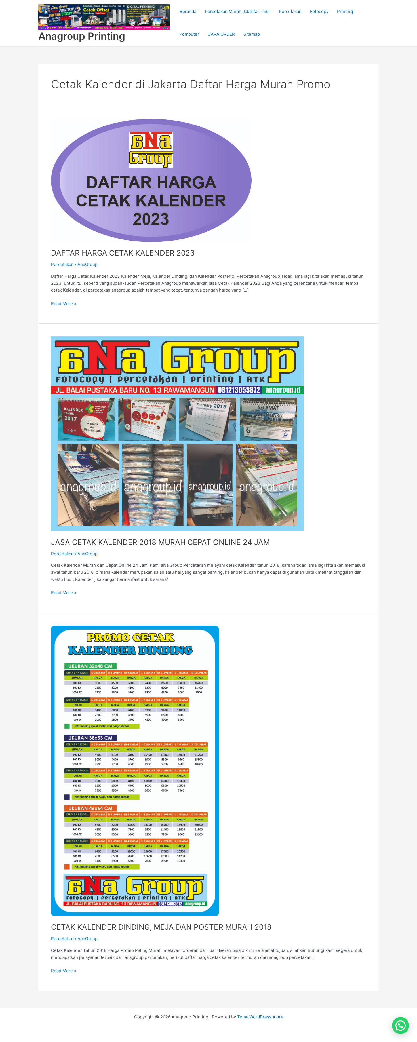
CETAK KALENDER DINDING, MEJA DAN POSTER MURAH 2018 (161, 927)
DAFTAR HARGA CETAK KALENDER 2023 (123, 252)
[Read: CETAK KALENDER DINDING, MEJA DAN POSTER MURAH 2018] (135, 770)
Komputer (189, 34)
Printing (345, 11)
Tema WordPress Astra (260, 1017)
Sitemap (251, 34)
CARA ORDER (221, 34)
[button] (400, 1025)
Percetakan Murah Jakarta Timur (237, 11)
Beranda (188, 11)
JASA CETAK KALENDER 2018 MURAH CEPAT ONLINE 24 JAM (160, 542)
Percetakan (290, 11)
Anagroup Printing (81, 36)
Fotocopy (319, 11)
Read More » (63, 303)
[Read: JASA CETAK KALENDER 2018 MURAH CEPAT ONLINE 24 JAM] (177, 433)
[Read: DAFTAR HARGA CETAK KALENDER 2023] (151, 180)
